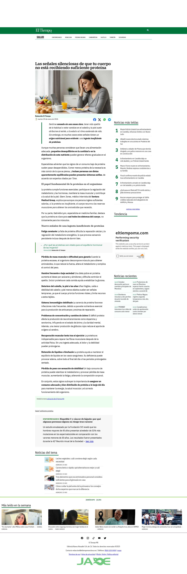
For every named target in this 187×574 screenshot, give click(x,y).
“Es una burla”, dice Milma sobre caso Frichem (22, 528)
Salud (40, 37)
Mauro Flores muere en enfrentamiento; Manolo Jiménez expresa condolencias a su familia (135, 168)
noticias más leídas (133, 209)
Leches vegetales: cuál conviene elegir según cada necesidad (76, 460)
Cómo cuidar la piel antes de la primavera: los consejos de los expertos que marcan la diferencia (78, 487)
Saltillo (103, 37)
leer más (90, 441)
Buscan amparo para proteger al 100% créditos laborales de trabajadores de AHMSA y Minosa (134, 199)
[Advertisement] (93, 13)
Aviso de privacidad (88, 554)
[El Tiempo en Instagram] (89, 538)
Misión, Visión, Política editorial (107, 554)
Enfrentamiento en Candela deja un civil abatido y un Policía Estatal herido (134, 159)
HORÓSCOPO (90, 500)
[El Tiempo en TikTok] (95, 538)
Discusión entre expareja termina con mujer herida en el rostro (68, 528)
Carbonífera (93, 37)
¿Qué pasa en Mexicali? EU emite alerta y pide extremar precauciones (135, 191)
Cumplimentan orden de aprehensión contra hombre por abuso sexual (140, 310)
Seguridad (122, 37)
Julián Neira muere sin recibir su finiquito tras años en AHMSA (117, 528)
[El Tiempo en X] (105, 538)
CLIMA (99, 500)
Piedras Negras (80, 37)
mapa (119, 550)
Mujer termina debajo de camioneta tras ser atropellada (162, 528)
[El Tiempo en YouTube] (101, 538)
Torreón (112, 37)
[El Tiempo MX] (43, 32)
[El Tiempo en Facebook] (83, 538)
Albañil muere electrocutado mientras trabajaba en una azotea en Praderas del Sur (135, 141)
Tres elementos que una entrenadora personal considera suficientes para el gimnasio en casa (79, 478)
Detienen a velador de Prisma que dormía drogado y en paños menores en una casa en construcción (135, 151)
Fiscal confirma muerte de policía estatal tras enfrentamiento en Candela (135, 176)
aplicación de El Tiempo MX (55, 399)
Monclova (68, 37)
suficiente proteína (46, 411)
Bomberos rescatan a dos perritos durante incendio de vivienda (123, 297)
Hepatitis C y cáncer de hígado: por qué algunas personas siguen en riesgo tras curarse (72, 420)
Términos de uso (74, 554)
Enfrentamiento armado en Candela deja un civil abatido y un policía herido (135, 184)
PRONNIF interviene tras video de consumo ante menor (123, 309)
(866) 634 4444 (110, 550)
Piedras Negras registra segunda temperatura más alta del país (140, 297)
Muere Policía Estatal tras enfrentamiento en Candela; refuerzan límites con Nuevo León (135, 131)
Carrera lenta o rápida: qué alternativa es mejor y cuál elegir (78, 469)
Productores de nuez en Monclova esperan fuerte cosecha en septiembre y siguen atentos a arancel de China (141, 287)
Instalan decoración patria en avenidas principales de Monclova (123, 285)
